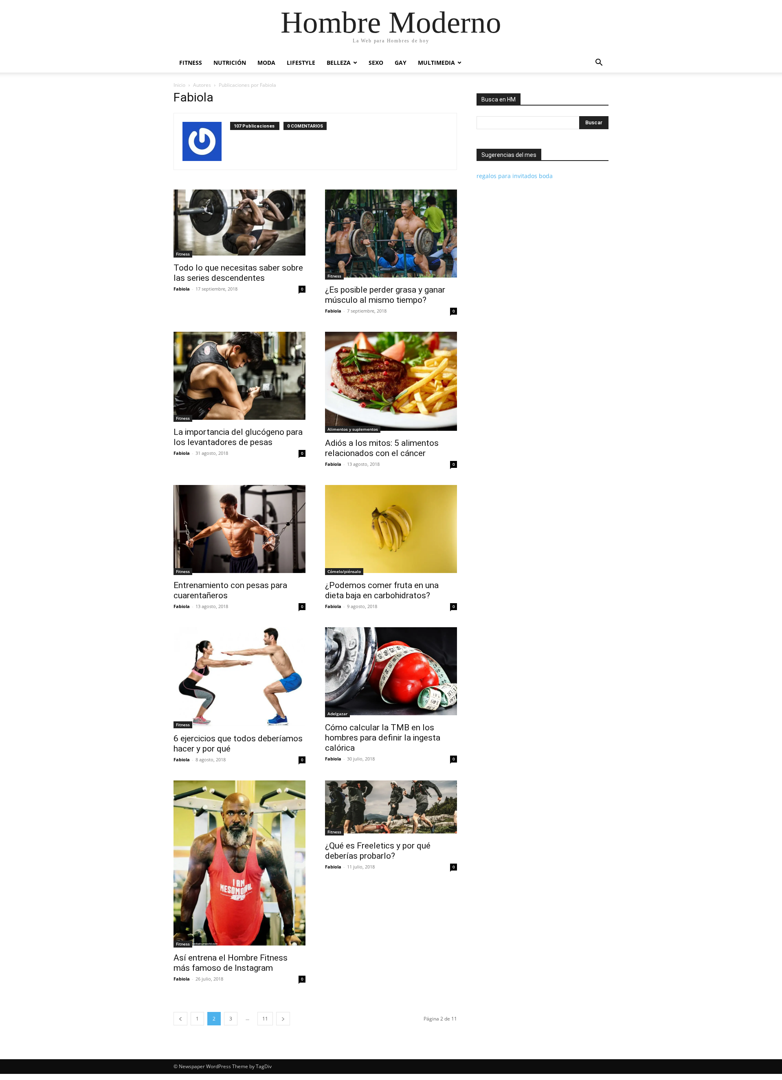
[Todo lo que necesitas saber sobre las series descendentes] (239, 224)
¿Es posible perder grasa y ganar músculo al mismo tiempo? (385, 295)
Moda (266, 62)
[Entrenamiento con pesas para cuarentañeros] (239, 530)
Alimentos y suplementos (352, 429)
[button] (598, 63)
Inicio (179, 85)
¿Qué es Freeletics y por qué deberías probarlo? (378, 851)
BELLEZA (339, 62)
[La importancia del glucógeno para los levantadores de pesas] (239, 377)
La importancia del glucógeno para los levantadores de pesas (238, 437)
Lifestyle (301, 62)
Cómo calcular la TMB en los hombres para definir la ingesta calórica (382, 738)
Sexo (376, 62)
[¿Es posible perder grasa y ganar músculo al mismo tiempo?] (391, 235)
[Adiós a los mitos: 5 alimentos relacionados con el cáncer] (391, 382)
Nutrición (229, 62)
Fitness (190, 62)
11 (265, 1018)
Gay (400, 62)
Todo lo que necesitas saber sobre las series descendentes (238, 273)
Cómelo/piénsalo (344, 571)
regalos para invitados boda (515, 176)
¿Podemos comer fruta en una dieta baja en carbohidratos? (382, 590)
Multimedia (436, 62)
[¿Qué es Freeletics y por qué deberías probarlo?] (391, 807)
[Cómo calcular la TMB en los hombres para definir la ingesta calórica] (391, 672)
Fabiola (182, 289)
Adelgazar (337, 713)
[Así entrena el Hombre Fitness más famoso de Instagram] (239, 864)
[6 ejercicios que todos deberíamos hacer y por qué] (239, 677)
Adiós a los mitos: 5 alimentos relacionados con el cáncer (382, 448)
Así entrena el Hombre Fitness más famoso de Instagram (231, 963)
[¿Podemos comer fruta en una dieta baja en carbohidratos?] (391, 530)
